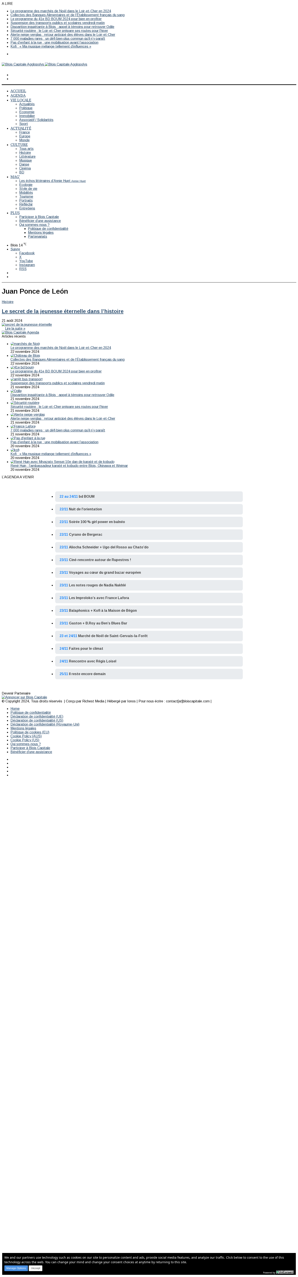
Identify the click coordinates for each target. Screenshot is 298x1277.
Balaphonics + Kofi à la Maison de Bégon (103, 610)
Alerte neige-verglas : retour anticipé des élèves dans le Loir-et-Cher (62, 34)
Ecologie (26, 185)
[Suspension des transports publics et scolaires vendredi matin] (26, 379)
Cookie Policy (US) (24, 740)
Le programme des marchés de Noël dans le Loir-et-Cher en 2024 (60, 11)
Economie (26, 112)
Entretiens (27, 208)
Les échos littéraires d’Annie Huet (52, 181)
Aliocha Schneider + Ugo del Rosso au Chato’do (109, 547)
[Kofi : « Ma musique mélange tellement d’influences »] (14, 450)
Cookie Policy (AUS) (26, 736)
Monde (24, 140)
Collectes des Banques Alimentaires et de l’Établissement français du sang (67, 15)
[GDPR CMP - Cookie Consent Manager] (285, 1272)
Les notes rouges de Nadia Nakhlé (97, 585)
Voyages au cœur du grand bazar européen (105, 572)
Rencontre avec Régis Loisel (92, 661)
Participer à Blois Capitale (39, 217)
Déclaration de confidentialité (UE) (36, 716)
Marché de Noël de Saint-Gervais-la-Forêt (113, 636)
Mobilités (26, 192)
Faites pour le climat (86, 648)
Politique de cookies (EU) (29, 732)
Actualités (27, 104)
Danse (24, 164)
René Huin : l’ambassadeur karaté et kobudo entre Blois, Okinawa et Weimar (69, 466)
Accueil (18, 90)
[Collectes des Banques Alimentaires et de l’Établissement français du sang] (25, 355)
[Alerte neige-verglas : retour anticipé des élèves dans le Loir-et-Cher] (27, 414)
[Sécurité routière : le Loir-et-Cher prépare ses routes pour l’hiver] (24, 403)
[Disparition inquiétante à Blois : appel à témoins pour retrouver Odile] (16, 391)
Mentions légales (41, 232)
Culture (19, 144)
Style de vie (28, 189)
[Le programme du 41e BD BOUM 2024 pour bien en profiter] (22, 367)
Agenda (18, 95)
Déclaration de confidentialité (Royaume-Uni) (44, 724)
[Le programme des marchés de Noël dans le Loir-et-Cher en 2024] (25, 344)
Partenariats (37, 236)
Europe (24, 136)
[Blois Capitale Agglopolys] (44, 64)
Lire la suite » (15, 328)
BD (21, 172)
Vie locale (20, 100)
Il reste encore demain (87, 674)
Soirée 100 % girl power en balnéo (97, 522)
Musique (25, 160)
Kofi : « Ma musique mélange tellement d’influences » (50, 46)
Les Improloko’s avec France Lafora (99, 598)
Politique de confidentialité (48, 228)
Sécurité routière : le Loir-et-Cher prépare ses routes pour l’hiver (59, 31)
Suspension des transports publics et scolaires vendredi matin (57, 23)
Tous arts (26, 149)
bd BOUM (86, 496)
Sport (23, 124)
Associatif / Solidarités (36, 120)
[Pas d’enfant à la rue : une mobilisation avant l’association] (27, 438)
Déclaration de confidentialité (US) (36, 720)
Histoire (25, 152)
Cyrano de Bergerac (85, 534)
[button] (16, 1268)
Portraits (26, 200)
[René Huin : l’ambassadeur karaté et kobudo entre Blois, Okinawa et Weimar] (62, 462)
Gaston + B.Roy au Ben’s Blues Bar (98, 623)
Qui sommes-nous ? (34, 225)
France (24, 132)
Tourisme (26, 196)
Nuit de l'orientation (85, 509)
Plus (15, 212)
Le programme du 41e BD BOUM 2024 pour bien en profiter (56, 19)
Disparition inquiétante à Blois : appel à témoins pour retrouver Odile (62, 27)
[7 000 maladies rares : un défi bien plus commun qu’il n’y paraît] (23, 426)
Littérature (27, 156)
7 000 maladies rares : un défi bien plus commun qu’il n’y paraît (57, 38)
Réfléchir (26, 204)
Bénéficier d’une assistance (40, 221)
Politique (26, 108)
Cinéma (25, 168)
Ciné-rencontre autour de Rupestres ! (100, 560)
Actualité (20, 128)
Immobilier (27, 116)
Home (15, 708)
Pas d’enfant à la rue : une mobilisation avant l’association (54, 42)
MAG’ (15, 176)
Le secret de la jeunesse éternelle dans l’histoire (62, 311)
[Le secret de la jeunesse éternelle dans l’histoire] (27, 324)
